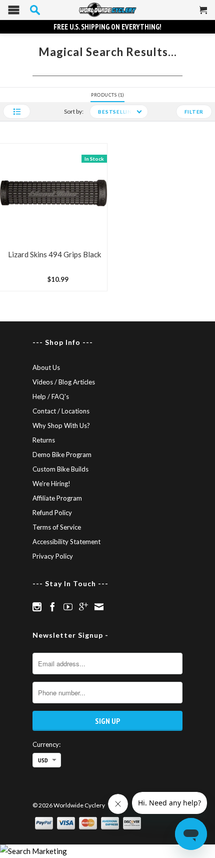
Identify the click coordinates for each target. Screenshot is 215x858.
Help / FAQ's (50, 396)
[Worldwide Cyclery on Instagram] (37, 606)
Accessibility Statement (66, 542)
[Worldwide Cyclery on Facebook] (52, 606)
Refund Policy (52, 513)
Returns (43, 440)
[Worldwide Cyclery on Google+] (83, 606)
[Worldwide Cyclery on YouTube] (68, 606)
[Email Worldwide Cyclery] (99, 606)
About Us (46, 367)
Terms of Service (56, 527)
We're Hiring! (51, 484)
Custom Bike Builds (60, 469)
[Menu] (14, 12)
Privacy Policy (52, 556)
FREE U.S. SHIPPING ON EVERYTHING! (108, 27)
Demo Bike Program (62, 455)
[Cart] (204, 14)
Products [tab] (106, 95)
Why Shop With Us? (61, 425)
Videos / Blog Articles (63, 382)
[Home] (107, 10)
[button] (16, 111)
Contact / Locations (61, 411)
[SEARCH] (35, 10)
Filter (194, 112)
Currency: (46, 744)
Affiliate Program (57, 498)
